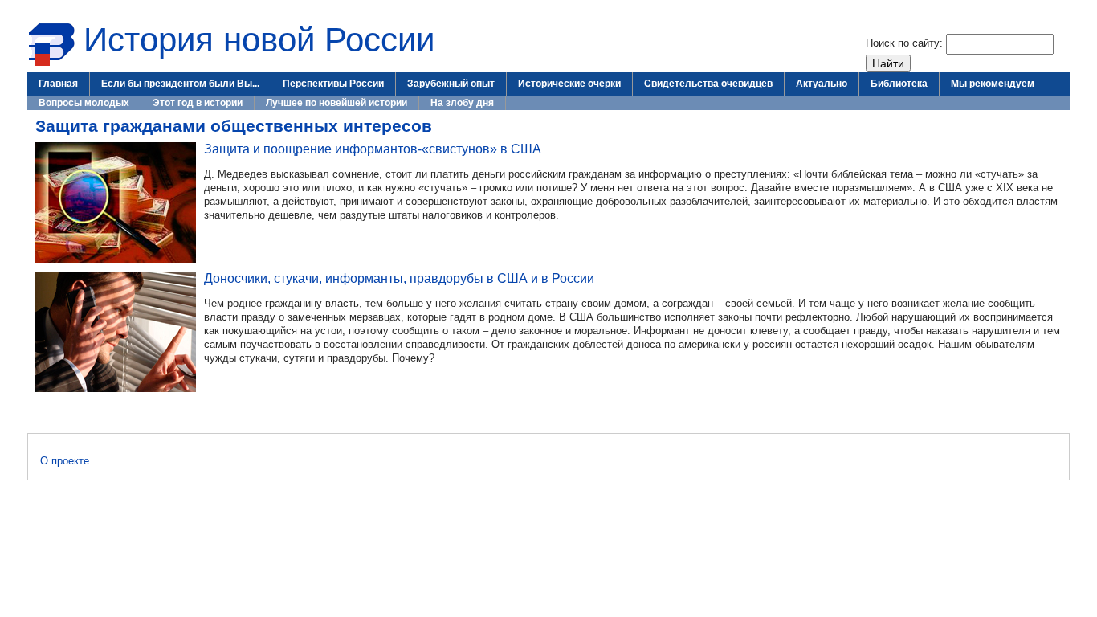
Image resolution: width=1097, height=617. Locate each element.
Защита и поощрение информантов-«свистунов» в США (372, 148)
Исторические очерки (569, 83)
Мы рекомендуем (992, 83)
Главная (58, 83)
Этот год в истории (198, 102)
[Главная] (51, 63)
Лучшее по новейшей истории (336, 102)
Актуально (821, 83)
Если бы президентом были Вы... (180, 83)
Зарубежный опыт (451, 83)
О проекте (64, 461)
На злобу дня (462, 102)
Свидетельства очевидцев (708, 83)
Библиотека (899, 83)
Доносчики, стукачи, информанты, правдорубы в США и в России (399, 278)
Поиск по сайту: (906, 43)
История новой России (259, 40)
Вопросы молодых (84, 102)
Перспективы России (333, 83)
